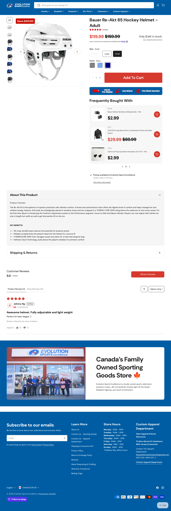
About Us (75, 429)
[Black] (92, 65)
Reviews (74, 460)
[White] (115, 65)
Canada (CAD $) (29, 487)
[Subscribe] (64, 438)
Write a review (147, 274)
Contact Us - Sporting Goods (84, 434)
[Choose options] (157, 134)
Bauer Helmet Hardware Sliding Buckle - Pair (124, 112)
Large (106, 54)
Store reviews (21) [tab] (35, 289)
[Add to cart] (157, 114)
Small (117, 54)
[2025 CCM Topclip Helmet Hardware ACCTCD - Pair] (98, 154)
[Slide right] (77, 51)
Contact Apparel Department (149, 462)
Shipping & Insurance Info (82, 446)
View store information (102, 182)
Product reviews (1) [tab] (16, 289)
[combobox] (94, 5)
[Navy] (108, 65)
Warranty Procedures (80, 469)
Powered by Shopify (47, 494)
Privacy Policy (77, 450)
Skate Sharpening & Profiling (83, 464)
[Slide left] (21, 51)
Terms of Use (36, 445)
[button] (96, 29)
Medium (96, 55)
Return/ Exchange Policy (81, 455)
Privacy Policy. (48, 445)
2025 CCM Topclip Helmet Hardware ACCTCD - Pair (127, 152)
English (10, 487)
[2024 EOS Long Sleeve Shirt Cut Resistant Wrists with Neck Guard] (98, 134)
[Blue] (100, 65)
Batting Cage (76, 473)
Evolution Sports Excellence (26, 494)
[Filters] (144, 289)
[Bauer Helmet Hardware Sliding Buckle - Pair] (98, 114)
